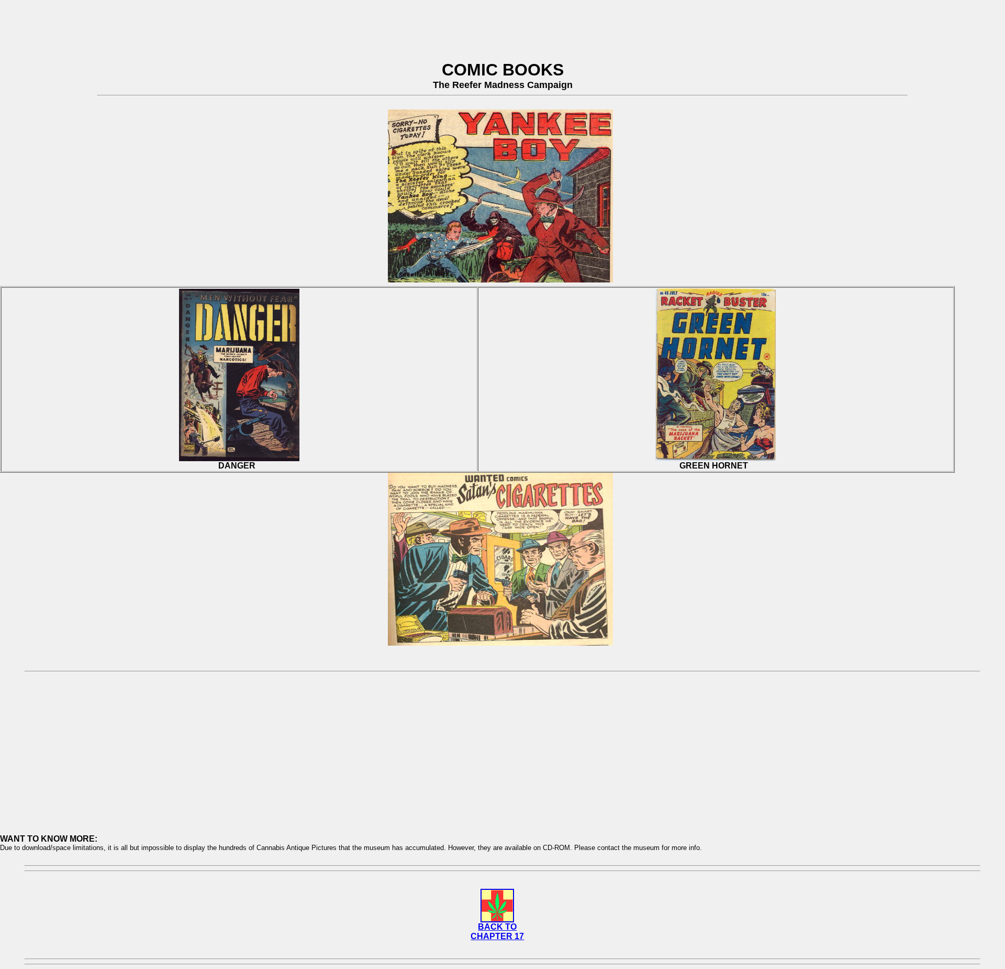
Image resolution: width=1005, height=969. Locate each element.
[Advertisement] (502, 25)
